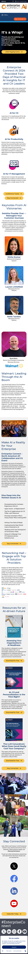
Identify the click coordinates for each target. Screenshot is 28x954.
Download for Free (12, 661)
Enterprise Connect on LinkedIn (9, 931)
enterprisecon (3, 931)
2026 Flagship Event (12, 52)
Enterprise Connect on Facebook (19, 931)
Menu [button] (6, 15)
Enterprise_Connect (14, 931)
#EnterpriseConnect (13, 924)
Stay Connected (19, 19)
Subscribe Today (12, 914)
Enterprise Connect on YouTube (24, 931)
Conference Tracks (12, 194)
